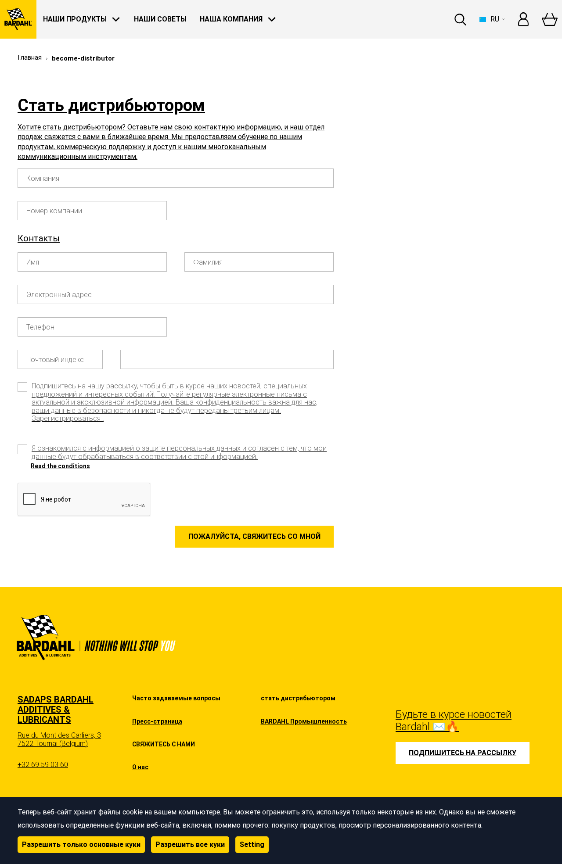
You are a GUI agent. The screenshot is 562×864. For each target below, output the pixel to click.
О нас (140, 767)
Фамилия (208, 262)
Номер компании (54, 211)
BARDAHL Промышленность (304, 721)
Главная (30, 57)
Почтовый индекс (55, 360)
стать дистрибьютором (298, 698)
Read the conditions (60, 466)
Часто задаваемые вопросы (176, 698)
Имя (32, 262)
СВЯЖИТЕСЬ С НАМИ (163, 744)
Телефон (40, 327)
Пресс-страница (157, 721)
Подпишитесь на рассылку (462, 753)
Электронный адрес (59, 295)
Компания (42, 179)
